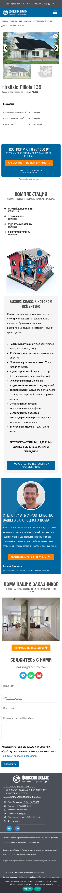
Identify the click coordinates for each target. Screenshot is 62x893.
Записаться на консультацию (32, 557)
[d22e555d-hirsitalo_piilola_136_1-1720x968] (31, 48)
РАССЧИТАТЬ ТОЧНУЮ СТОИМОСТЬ (30, 163)
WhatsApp (22, 810)
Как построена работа (17, 793)
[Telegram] (9, 828)
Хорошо (28, 889)
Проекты (13, 21)
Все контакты (14, 821)
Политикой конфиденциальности (19, 756)
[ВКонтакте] (17, 828)
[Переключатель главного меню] (55, 12)
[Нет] (58, 885)
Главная (4, 21)
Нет (38, 889)
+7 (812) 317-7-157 (17, 4)
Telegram (22, 813)
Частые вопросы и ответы (19, 787)
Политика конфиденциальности (22, 797)
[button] (5, 48)
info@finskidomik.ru (34, 817)
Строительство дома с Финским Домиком (26, 790)
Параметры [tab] (8, 104)
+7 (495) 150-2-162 (39, 4)
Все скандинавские (27, 21)
